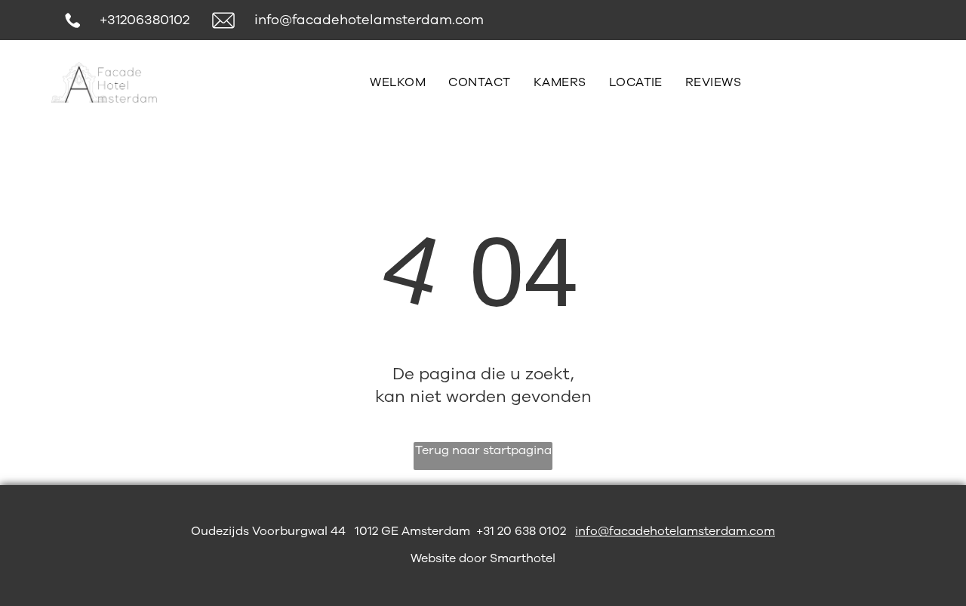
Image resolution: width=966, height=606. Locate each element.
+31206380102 (144, 20)
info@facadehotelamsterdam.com (369, 20)
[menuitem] (397, 82)
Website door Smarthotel (483, 558)
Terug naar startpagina (483, 450)
